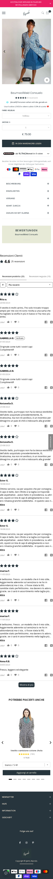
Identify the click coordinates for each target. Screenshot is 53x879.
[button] (21, 98)
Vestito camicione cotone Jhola (26, 750)
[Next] (46, 51)
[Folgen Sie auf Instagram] (26, 843)
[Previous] (6, 51)
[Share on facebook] (46, 322)
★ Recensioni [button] (50, 441)
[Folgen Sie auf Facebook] (20, 843)
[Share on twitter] (51, 322)
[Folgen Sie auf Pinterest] (33, 843)
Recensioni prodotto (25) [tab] (13, 276)
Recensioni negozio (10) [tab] (40, 276)
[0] (47, 12)
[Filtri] (3, 285)
